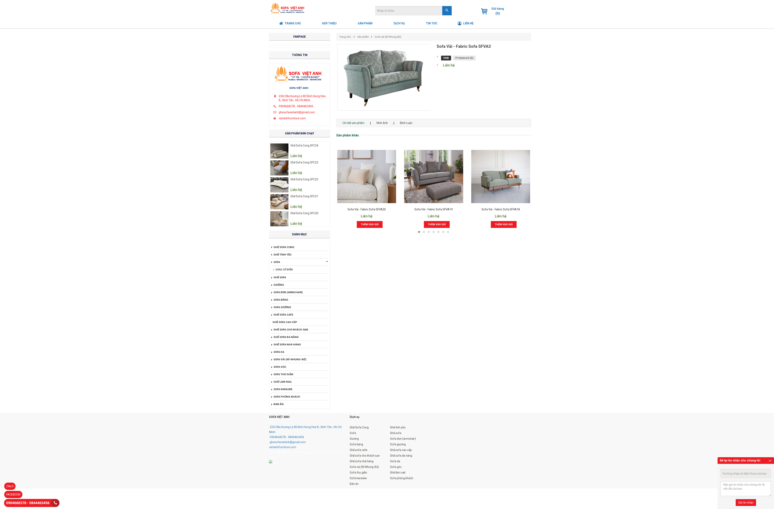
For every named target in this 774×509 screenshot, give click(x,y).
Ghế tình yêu (398, 427)
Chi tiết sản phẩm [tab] (353, 123)
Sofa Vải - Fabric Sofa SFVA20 (366, 209)
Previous (331, 81)
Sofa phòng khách (401, 478)
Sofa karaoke (358, 478)
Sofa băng (356, 444)
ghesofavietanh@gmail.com (297, 112)
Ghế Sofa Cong (359, 427)
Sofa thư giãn (358, 472)
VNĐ (446, 57)
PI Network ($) (464, 57)
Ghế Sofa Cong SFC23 (304, 162)
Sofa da (395, 461)
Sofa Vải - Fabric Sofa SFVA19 (433, 209)
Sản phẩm (363, 36)
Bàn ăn (354, 483)
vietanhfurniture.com (292, 118)
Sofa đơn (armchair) (403, 438)
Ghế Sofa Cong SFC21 (304, 196)
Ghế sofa (395, 433)
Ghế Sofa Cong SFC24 (304, 145)
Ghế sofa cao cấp (401, 450)
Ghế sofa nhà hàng (361, 461)
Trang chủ (345, 36)
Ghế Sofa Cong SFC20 (304, 213)
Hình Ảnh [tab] (382, 123)
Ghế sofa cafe (358, 450)
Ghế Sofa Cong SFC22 (304, 179)
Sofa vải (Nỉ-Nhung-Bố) (388, 36)
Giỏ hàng (497, 8)
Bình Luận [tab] (406, 123)
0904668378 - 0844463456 (296, 106)
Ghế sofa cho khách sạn (365, 455)
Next (438, 81)
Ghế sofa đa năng (401, 455)
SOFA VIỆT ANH (298, 87)
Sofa (353, 433)
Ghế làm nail (397, 472)
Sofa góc (396, 466)
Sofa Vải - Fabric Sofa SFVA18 (501, 209)
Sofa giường (398, 444)
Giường (354, 438)
